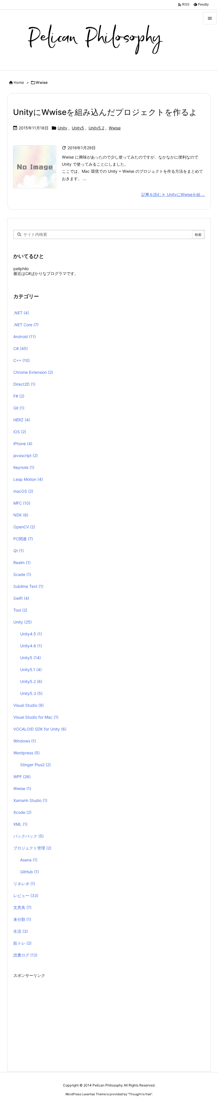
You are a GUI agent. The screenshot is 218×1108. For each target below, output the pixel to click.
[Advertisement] (109, 1019)
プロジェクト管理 (32, 848)
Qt (18, 550)
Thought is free (140, 1094)
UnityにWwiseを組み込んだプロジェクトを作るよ (105, 112)
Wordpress (26, 752)
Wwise (115, 127)
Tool (20, 610)
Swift (21, 598)
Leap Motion (28, 479)
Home (19, 82)
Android (24, 336)
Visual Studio (28, 705)
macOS (23, 491)
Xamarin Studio (30, 800)
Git (18, 407)
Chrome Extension (33, 372)
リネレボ (24, 883)
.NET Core (26, 324)
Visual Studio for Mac (35, 717)
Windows (24, 740)
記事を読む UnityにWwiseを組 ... (173, 194)
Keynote (23, 467)
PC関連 (23, 538)
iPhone (22, 443)
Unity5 (78, 127)
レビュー (25, 895)
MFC (21, 503)
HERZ (21, 419)
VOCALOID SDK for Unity (39, 729)
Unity (62, 127)
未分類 (22, 919)
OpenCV (24, 526)
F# (18, 396)
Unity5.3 (31, 693)
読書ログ (25, 955)
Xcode (22, 812)
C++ (21, 360)
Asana (28, 859)
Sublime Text (28, 586)
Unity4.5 (31, 633)
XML (20, 824)
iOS (19, 431)
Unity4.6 (31, 645)
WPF (22, 776)
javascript (25, 455)
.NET (21, 312)
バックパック (28, 836)
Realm (22, 562)
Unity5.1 (31, 669)
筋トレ (22, 943)
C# (20, 348)
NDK (20, 515)
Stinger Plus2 (35, 764)
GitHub (29, 871)
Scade (22, 574)
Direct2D (24, 384)
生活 (20, 931)
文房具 (22, 907)
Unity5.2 (96, 127)
